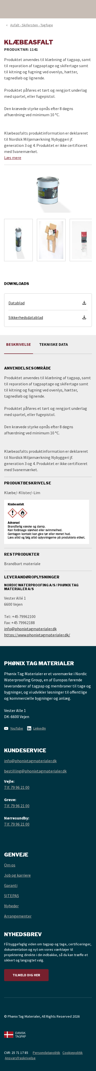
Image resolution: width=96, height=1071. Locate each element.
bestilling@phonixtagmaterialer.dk (35, 771)
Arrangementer (17, 916)
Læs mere (12, 157)
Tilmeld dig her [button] (26, 975)
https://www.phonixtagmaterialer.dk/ (37, 634)
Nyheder (11, 905)
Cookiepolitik (72, 1052)
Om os (9, 864)
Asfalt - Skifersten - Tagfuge (31, 25)
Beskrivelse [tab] (18, 344)
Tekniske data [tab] (53, 344)
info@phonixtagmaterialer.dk (30, 628)
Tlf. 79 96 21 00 (16, 787)
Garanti (10, 885)
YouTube (16, 728)
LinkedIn (39, 728)
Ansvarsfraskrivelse (20, 1058)
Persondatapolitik (46, 1052)
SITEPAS (11, 895)
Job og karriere (17, 875)
